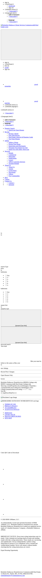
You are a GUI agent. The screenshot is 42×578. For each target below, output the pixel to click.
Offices (11, 174)
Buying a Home (13, 133)
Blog (6, 177)
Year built (4, 346)
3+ (7, 281)
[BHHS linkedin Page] (19, 484)
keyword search (6, 344)
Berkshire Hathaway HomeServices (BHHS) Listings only (19, 382)
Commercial (12, 155)
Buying (7, 132)
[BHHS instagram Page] (19, 499)
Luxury (11, 160)
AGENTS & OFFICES (12, 409)
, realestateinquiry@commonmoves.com (17, 574)
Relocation (12, 156)
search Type (4, 267)
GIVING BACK (10, 414)
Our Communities (14, 176)
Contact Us (8, 181)
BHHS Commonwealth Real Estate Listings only (16, 384)
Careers (7, 179)
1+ (7, 277)
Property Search (10, 128)
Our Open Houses (14, 139)
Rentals (11, 153)
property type (5, 309)
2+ (7, 279)
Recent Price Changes (7, 372)
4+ (7, 283)
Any (8, 275)
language (11, 184)
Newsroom (12, 172)
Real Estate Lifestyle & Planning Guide (21, 137)
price (2, 268)
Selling (7, 141)
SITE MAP (8, 418)
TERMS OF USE (10, 404)
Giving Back (13, 170)
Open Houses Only (7, 375)
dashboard (12, 6)
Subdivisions (13, 158)
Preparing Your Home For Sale (18, 148)
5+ (7, 285)
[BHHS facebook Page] (19, 469)
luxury (3, 379)
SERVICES (8, 413)
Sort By (3, 391)
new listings (4, 368)
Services (7, 151)
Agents (11, 169)
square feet (4, 305)
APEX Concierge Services (17, 162)
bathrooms (4, 288)
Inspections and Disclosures (17, 146)
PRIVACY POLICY (11, 406)
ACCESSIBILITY (10, 408)
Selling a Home (13, 142)
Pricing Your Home (15, 144)
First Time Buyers (14, 135)
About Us (8, 165)
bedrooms (4, 272)
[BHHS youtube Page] (19, 514)
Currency (11, 183)
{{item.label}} (13, 11)
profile (7, 67)
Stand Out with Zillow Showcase (19, 149)
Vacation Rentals (14, 163)
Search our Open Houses (16, 130)
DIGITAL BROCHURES (13, 416)
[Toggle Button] (21, 44)
